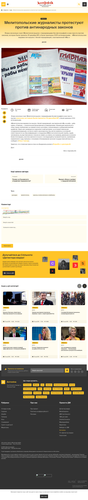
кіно (42, 385)
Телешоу (4, 417)
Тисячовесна (27, 385)
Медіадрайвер (64, 422)
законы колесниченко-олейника (44, 195)
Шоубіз (3, 414)
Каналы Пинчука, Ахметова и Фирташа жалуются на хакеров (12, 313)
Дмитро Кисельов (76, 388)
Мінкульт (36, 385)
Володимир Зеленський (60, 385)
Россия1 (72, 385)
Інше (10, 10)
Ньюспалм (62, 435)
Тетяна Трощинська (57, 393)
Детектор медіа (64, 409)
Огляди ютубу (6, 409)
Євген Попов (37, 393)
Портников (68, 393)
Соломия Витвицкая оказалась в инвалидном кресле (70, 313)
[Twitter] (4, 117)
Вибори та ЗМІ (64, 427)
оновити (5, 208)
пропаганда (47, 388)
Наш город (23, 141)
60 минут (46, 393)
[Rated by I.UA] (40, 475)
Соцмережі (5, 422)
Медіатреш (5, 427)
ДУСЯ (44, 42)
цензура (14, 195)
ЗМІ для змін (63, 417)
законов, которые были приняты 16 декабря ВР (37, 118)
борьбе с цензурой (61, 144)
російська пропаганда (29, 388)
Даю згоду (44, 496)
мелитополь (25, 195)
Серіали (4, 411)
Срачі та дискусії (7, 425)
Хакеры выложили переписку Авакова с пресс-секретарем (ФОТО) (43, 313)
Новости (5, 10)
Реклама (33, 414)
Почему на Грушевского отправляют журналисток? (21, 180)
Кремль (67, 388)
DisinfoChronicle (64, 419)
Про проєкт (34, 409)
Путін (39, 388)
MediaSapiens (63, 411)
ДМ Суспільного (64, 414)
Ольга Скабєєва (57, 388)
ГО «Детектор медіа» (66, 433)
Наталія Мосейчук (78, 393)
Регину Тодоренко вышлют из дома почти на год (40, 348)
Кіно (2, 419)
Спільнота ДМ (10, 273)
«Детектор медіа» (9, 447)
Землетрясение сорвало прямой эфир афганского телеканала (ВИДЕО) (14, 348)
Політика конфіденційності (39, 411)
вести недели (27, 393)
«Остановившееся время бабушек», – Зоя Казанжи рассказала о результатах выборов (71, 349)
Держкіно (48, 385)
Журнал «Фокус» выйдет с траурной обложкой (67, 180)
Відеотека (62, 425)
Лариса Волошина (41, 397)
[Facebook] (4, 113)
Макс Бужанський (29, 397)
